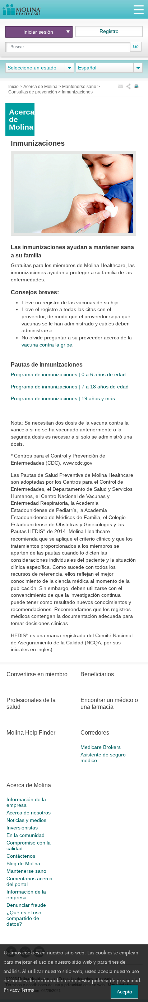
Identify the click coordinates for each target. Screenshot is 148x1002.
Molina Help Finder (30, 733)
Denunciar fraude (26, 905)
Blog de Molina (23, 863)
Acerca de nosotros (28, 812)
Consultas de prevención (33, 92)
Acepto (124, 991)
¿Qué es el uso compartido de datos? (23, 918)
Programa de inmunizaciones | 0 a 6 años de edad (68, 374)
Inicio (14, 86)
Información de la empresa (26, 802)
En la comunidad (25, 835)
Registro (109, 31)
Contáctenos (20, 856)
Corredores (94, 733)
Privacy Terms (19, 990)
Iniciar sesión (38, 32)
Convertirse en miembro (37, 674)
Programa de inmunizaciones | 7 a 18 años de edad (70, 386)
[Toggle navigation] (138, 9)
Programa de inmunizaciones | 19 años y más (63, 398)
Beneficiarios (97, 674)
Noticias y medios (26, 820)
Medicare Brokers (100, 747)
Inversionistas (22, 828)
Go (136, 46)
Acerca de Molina (41, 86)
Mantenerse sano (79, 86)
